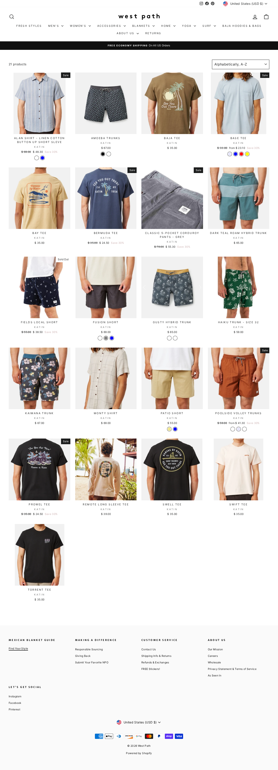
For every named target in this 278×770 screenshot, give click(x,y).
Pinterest (14, 709)
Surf (207, 25)
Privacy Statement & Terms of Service (232, 669)
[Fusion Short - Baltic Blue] (112, 338)
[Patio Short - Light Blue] (175, 429)
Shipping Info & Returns (156, 655)
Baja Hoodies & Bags (242, 25)
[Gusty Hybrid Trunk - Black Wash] (175, 338)
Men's (54, 25)
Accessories (109, 25)
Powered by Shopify (139, 753)
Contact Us (148, 649)
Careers (213, 655)
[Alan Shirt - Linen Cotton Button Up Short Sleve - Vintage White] (37, 158)
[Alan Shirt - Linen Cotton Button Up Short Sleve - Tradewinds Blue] (42, 158)
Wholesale (214, 662)
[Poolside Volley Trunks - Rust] (244, 429)
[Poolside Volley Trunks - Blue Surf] (233, 429)
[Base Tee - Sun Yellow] (247, 154)
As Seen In (215, 675)
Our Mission (215, 649)
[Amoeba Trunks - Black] (103, 154)
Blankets (142, 25)
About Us (126, 33)
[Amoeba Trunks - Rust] (109, 154)
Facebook (15, 702)
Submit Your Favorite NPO (91, 662)
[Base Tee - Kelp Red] (241, 154)
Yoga (187, 25)
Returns (153, 33)
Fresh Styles (29, 25)
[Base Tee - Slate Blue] (235, 154)
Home (166, 25)
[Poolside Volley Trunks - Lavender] (239, 429)
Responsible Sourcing (89, 649)
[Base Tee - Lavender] (230, 154)
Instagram (15, 696)
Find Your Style (18, 648)
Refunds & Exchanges (155, 662)
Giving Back (83, 655)
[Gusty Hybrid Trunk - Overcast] (169, 338)
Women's (78, 25)
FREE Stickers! (150, 669)
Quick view (39, 129)
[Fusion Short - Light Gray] (106, 338)
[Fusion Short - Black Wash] (100, 338)
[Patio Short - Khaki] (169, 429)
